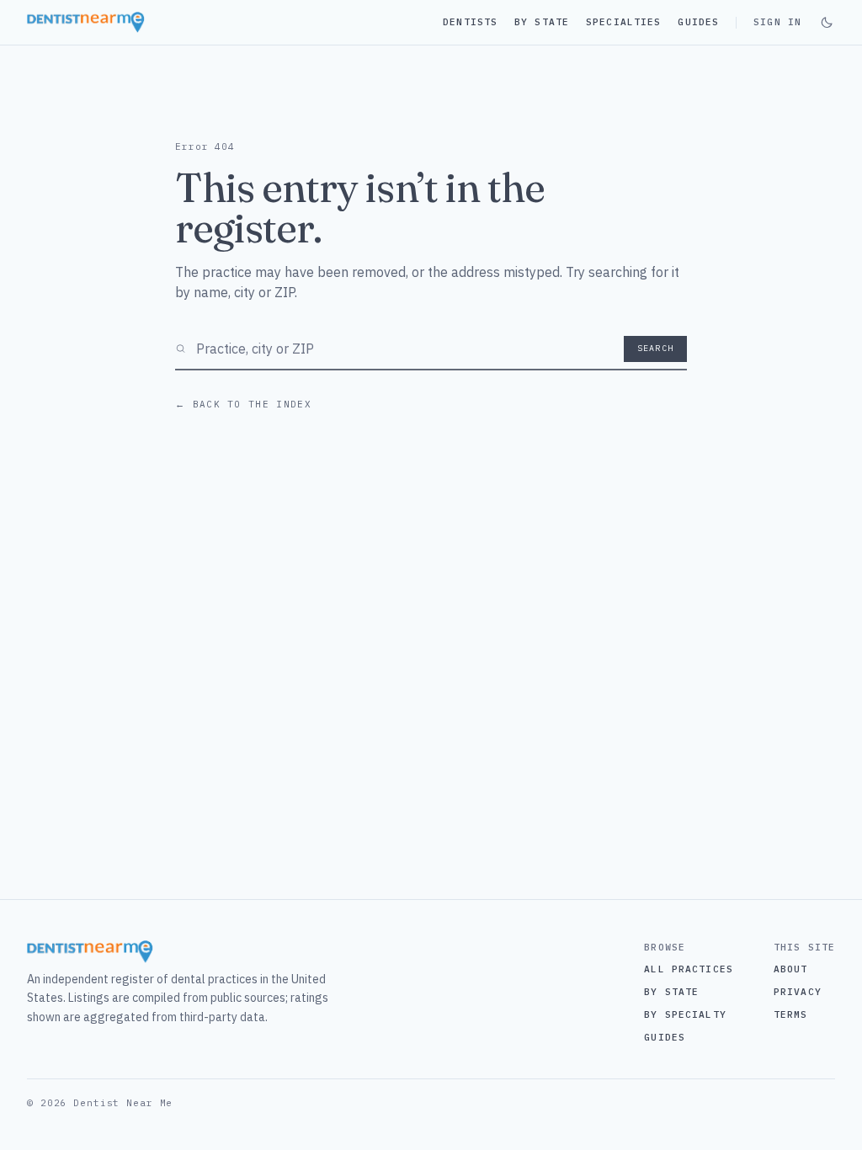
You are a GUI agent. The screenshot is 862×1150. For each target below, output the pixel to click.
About (791, 969)
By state (671, 992)
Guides (698, 22)
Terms (791, 1014)
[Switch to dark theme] (826, 22)
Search (655, 348)
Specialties (623, 22)
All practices (688, 969)
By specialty (685, 1014)
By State (541, 22)
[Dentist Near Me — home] (86, 22)
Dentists (470, 22)
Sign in (777, 22)
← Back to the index (243, 404)
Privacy (798, 992)
